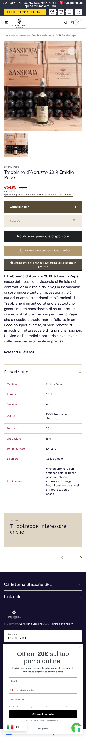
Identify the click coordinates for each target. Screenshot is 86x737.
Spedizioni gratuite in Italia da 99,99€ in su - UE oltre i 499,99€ (38, 194)
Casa (7, 35)
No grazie (43, 728)
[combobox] (14, 690)
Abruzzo (21, 35)
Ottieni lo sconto (42, 714)
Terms (13, 707)
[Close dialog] (80, 647)
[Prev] (65, 557)
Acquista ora (20, 207)
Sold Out (16, 220)
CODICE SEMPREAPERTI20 (25, 12)
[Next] (78, 557)
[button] (6, 22)
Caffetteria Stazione (30, 623)
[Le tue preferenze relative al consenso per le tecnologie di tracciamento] (79, 730)
